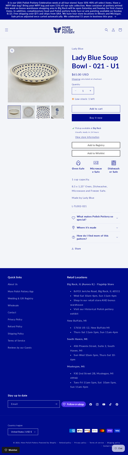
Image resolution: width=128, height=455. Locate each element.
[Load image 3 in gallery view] (43, 112)
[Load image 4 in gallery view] (57, 112)
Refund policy (65, 443)
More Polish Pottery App (21, 291)
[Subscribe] (56, 404)
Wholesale (13, 305)
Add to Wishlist (96, 153)
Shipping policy (113, 443)
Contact (12, 312)
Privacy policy (80, 443)
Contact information (111, 446)
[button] (6, 29)
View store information (87, 137)
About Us (13, 284)
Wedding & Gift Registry (20, 298)
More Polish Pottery (29, 443)
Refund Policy (15, 326)
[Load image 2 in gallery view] (28, 112)
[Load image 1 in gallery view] (14, 112)
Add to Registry (96, 145)
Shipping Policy (16, 333)
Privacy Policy (15, 319)
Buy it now (96, 117)
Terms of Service (16, 340)
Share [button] (78, 248)
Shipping (76, 79)
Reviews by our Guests (20, 347)
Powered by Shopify (47, 443)
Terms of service (97, 443)
